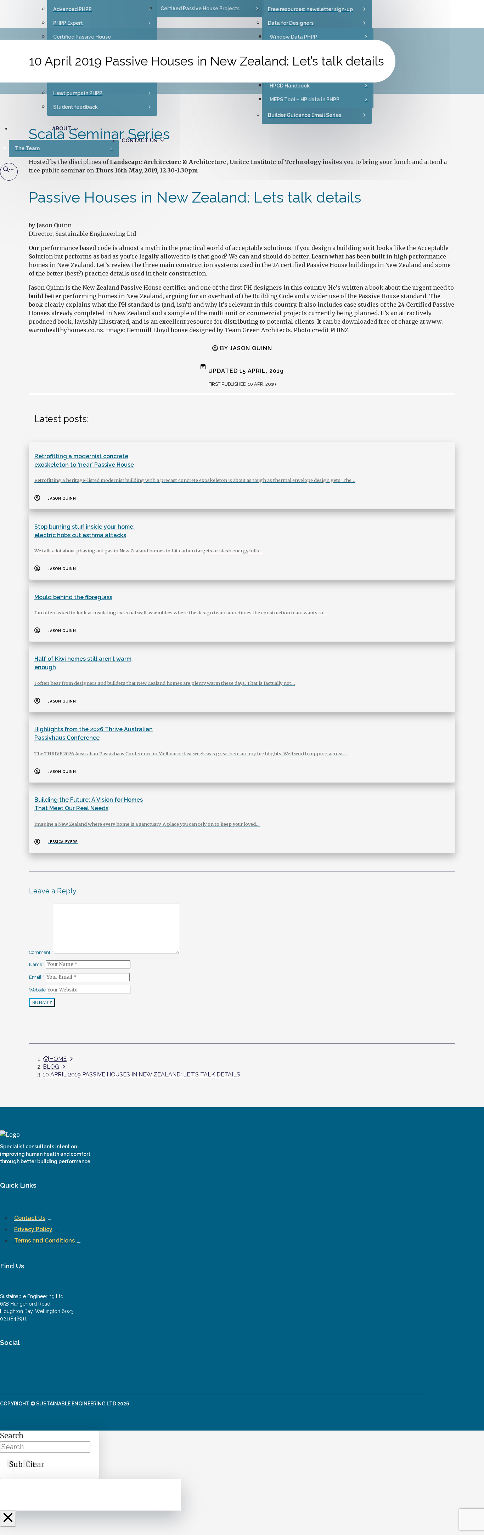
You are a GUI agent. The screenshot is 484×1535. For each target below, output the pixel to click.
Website (37, 990)
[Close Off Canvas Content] (8, 1519)
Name (37, 964)
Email (36, 977)
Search (12, 1435)
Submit (42, 1003)
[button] (9, 172)
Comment (41, 952)
